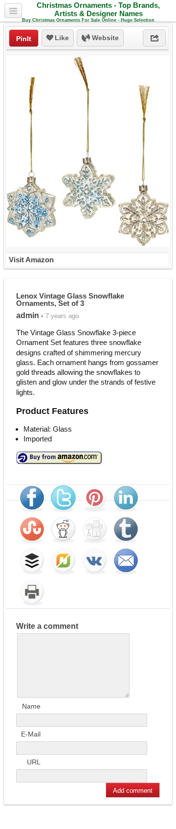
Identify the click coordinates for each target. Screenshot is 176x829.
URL (34, 762)
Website (104, 38)
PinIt (23, 39)
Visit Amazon (31, 259)
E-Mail (31, 734)
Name (31, 706)
